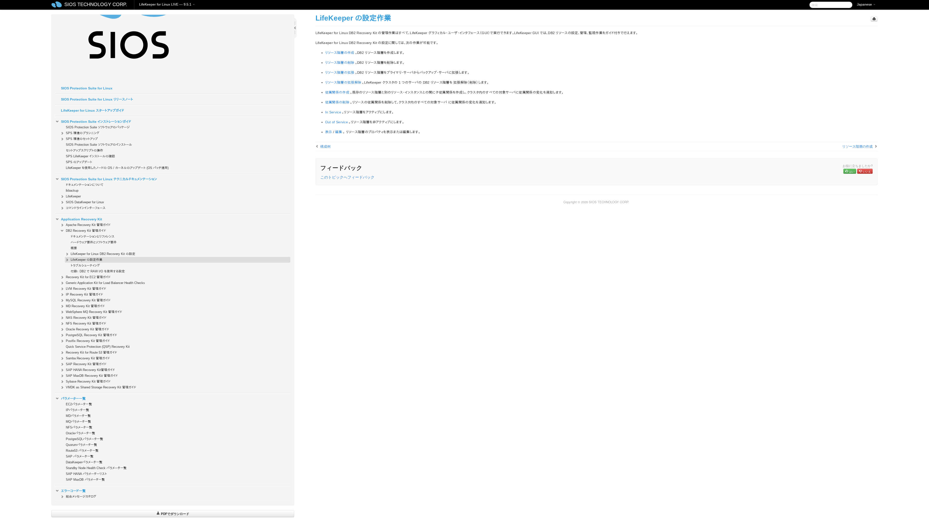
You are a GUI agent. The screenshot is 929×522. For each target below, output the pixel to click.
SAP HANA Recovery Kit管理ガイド (90, 370)
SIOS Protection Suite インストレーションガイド (96, 121)
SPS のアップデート (79, 162)
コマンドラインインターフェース (85, 208)
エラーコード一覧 (73, 491)
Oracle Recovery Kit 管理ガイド (87, 329)
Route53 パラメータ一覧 (82, 450)
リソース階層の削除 (339, 63)
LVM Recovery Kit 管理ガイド (86, 288)
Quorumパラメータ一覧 (81, 445)
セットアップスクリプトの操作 (84, 150)
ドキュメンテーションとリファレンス (92, 236)
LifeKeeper (73, 196)
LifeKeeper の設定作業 (86, 259)
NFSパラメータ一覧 (79, 427)
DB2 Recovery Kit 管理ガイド (86, 230)
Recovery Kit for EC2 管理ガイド (88, 277)
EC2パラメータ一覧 (79, 404)
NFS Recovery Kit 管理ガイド (86, 323)
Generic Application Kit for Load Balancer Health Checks (105, 283)
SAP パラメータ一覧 (79, 456)
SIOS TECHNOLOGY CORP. (95, 4)
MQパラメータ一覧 (78, 421)
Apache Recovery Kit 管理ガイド (88, 225)
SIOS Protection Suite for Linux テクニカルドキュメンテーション (109, 179)
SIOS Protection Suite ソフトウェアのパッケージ (98, 127)
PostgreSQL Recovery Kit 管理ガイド (91, 335)
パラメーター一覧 (73, 398)
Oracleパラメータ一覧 (80, 433)
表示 (328, 132)
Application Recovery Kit (81, 219)
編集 (338, 132)
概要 (74, 248)
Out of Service (336, 122)
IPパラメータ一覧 (77, 410)
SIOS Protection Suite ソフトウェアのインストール (99, 144)
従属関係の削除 (337, 102)
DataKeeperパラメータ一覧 (84, 462)
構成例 (325, 146)
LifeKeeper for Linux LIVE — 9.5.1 (165, 4)
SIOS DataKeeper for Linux (85, 202)
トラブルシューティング (85, 265)
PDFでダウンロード (174, 513)
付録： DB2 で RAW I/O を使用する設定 (98, 271)
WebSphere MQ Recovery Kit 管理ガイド (94, 312)
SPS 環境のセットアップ (82, 139)
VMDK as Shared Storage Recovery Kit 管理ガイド (101, 387)
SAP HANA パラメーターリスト (86, 474)
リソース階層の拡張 (339, 72)
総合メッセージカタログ (81, 496)
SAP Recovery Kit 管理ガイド (86, 364)
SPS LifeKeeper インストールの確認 (90, 156)
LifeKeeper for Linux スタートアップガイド (92, 110)
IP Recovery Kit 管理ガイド (84, 294)
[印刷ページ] (874, 19)
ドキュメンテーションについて (84, 185)
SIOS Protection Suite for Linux (86, 88)
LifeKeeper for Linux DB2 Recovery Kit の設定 (103, 254)
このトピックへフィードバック (347, 177)
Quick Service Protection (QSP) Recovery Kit (98, 346)
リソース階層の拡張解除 (343, 82)
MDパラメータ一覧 (78, 416)
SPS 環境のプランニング (82, 133)
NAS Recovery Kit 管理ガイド (86, 317)
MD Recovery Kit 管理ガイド (85, 306)
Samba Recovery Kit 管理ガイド (88, 358)
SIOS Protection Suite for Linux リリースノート (97, 99)
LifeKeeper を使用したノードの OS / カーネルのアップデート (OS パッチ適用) (117, 168)
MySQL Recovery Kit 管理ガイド (88, 300)
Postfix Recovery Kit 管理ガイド (88, 341)
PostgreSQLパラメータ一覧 (84, 439)
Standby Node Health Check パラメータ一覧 (96, 468)
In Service (333, 112)
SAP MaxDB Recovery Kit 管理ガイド (92, 375)
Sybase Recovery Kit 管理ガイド (88, 381)
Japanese (865, 4)
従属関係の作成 (337, 92)
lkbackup (72, 190)
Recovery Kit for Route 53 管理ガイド (91, 352)
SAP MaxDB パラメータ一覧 (85, 479)
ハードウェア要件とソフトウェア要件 (94, 242)
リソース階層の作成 (339, 53)
